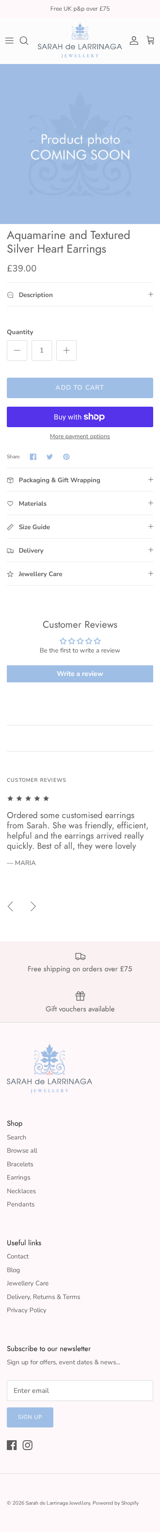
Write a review (80, 674)
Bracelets (20, 1164)
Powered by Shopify (116, 1503)
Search (16, 1137)
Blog (13, 1270)
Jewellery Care (28, 1283)
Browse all (22, 1150)
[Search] (28, 40)
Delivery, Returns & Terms (43, 1297)
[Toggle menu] (9, 40)
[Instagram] (27, 1445)
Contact (18, 1256)
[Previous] (10, 906)
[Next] (33, 906)
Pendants (21, 1204)
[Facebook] (12, 1445)
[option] (80, 144)
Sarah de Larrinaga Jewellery (58, 1503)
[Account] (131, 40)
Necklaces (21, 1191)
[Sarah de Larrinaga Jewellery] (80, 40)
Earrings (18, 1177)
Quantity (20, 332)
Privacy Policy (27, 1310)
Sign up (30, 1417)
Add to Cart (79, 387)
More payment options (80, 436)
